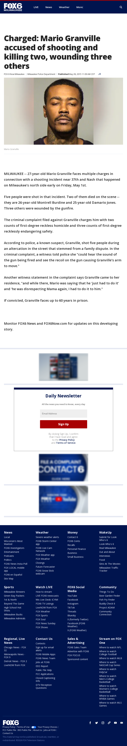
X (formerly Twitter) (77, 619)
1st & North (10, 599)
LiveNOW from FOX (46, 607)
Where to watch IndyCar (107, 670)
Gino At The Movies (109, 563)
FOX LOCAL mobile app (14, 569)
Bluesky (71, 615)
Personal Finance (76, 548)
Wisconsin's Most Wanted (13, 542)
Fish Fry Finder (107, 599)
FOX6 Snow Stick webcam (45, 572)
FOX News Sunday (45, 623)
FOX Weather (43, 558)
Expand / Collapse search (121, 7)
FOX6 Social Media (76, 589)
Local (7, 537)
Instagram (72, 603)
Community (107, 587)
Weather (42, 532)
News (8, 532)
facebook (90, 722)
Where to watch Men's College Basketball (107, 678)
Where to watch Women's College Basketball (108, 688)
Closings (40, 562)
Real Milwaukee (107, 548)
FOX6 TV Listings (45, 603)
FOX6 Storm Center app (46, 542)
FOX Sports (42, 615)
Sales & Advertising (76, 641)
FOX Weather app (45, 554)
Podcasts (9, 555)
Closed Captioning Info (45, 679)
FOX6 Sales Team (76, 647)
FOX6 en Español (13, 574)
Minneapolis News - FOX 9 (14, 656)
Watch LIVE (44, 587)
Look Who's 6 (106, 544)
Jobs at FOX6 (43, 662)
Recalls (71, 545)
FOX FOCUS (73, 655)
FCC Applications (45, 674)
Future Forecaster (45, 566)
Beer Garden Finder (109, 595)
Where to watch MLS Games (110, 704)
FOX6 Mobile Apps (45, 654)
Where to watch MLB (110, 658)
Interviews (104, 555)
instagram (103, 722)
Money (72, 532)
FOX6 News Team (45, 658)
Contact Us (44, 639)
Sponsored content (77, 659)
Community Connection (105, 613)
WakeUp (105, 532)
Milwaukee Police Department (41, 74)
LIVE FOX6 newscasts (47, 595)
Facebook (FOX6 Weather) (76, 625)
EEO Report (42, 666)
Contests (40, 643)
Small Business (75, 556)
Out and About (107, 551)
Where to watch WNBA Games (107, 697)
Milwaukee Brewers (14, 591)
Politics (8, 559)
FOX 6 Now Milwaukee (14, 74)
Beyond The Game (14, 603)
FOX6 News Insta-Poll (15, 563)
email (121, 722)
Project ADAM (107, 607)
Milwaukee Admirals (14, 618)
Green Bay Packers (14, 595)
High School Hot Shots (12, 609)
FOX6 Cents (73, 541)
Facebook (72, 599)
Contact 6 (72, 537)
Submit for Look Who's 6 (108, 539)
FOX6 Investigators (14, 548)
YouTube (72, 595)
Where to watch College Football (108, 653)
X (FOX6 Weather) (76, 630)
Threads (71, 611)
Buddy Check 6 (107, 603)
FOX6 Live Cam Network (44, 549)
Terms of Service (65, 442)
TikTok (71, 607)
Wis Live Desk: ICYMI (47, 599)
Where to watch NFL (110, 647)
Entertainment (11, 551)
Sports (9, 587)
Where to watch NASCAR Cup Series (109, 664)
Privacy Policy (67, 439)
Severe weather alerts (47, 537)
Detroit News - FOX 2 (15, 661)
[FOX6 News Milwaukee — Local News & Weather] (15, 7)
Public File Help (44, 670)
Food (102, 559)
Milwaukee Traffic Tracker (108, 569)
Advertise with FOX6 (78, 651)
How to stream (44, 591)
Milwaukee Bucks (13, 614)
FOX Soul (40, 619)
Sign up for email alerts (45, 649)
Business (72, 552)
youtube (115, 722)
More (79, 7)
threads (109, 722)
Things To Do (106, 591)
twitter (96, 722)
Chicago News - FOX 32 (15, 649)
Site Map (8, 578)
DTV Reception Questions (44, 686)
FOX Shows (42, 627)
